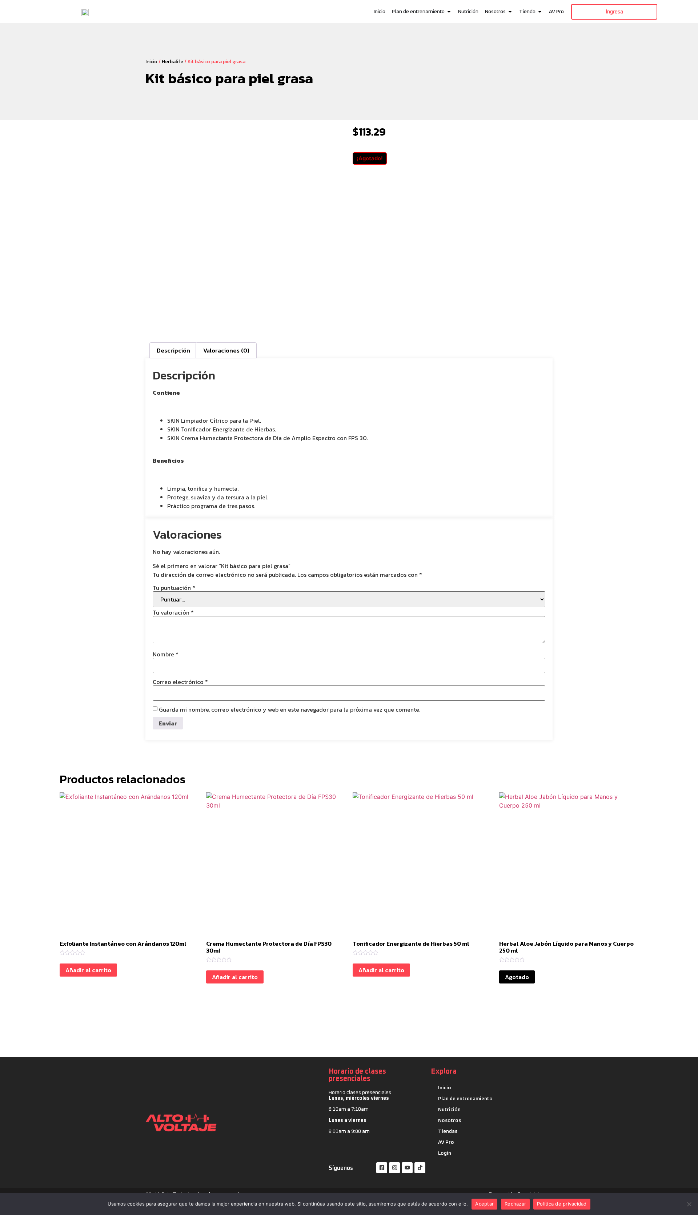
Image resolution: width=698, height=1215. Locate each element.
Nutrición (449, 1109)
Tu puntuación (174, 588)
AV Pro (446, 1142)
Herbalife (172, 61)
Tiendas (447, 1131)
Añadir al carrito (88, 970)
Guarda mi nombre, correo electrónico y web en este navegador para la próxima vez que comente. (289, 709)
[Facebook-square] (381, 1167)
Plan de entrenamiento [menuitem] (418, 11)
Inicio (151, 61)
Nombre (165, 654)
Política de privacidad (562, 1204)
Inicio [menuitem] (379, 11)
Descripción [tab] (173, 350)
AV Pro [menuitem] (556, 11)
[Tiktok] (419, 1167)
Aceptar (484, 1204)
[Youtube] (407, 1167)
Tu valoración (173, 612)
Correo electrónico (180, 682)
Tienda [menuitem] (527, 11)
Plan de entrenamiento (465, 1098)
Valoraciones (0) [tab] (226, 350)
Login (444, 1153)
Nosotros (449, 1120)
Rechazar (515, 1204)
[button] (449, 12)
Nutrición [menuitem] (468, 11)
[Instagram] (394, 1167)
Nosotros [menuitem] (495, 11)
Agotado (517, 977)
